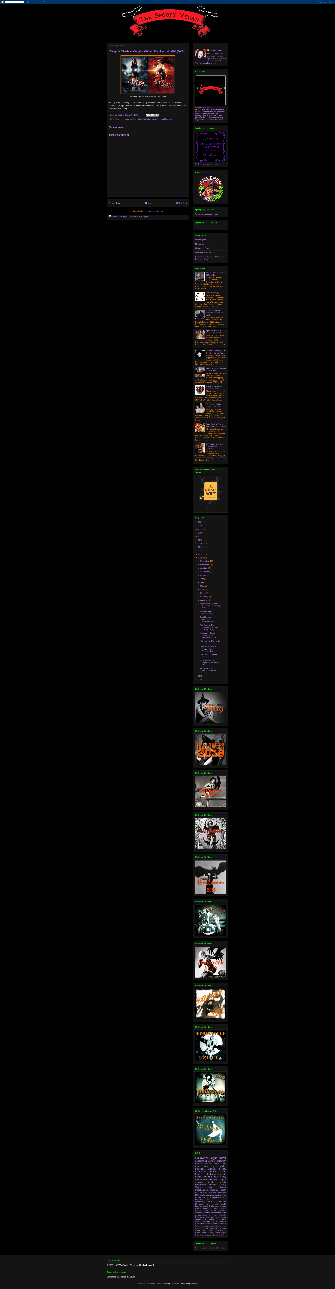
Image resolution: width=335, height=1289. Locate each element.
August (203, 575)
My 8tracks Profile (202, 248)
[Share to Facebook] (154, 115)
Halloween (202, 1158)
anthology (204, 1226)
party (202, 1217)
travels (205, 1206)
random (211, 1219)
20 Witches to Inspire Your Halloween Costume (215, 446)
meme (208, 1235)
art (202, 1174)
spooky (211, 1182)
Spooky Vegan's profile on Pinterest (210, 1248)
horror (117, 119)
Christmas (200, 1171)
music (217, 1195)
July (202, 579)
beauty (223, 1182)
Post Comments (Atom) (153, 210)
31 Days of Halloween (215, 1161)
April (202, 589)
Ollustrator (175, 1283)
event (223, 1163)
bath (220, 1202)
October (204, 568)
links (197, 1217)
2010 (200, 676)
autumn (212, 1169)
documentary (200, 1219)
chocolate (222, 1199)
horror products (218, 1174)
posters (211, 1230)
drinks (223, 1204)
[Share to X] (152, 115)
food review (202, 1166)
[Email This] (147, 115)
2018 (200, 533)
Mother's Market (200, 1235)
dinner (214, 1179)
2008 (200, 679)
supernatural (200, 1224)
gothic (223, 1166)
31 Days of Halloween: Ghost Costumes (215, 405)
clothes (223, 1195)
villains (222, 1235)
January (204, 600)
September (205, 572)
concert (205, 1228)
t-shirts (198, 1208)
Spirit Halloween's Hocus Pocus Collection (216, 332)
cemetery (206, 1213)
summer (212, 1193)
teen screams (215, 1233)
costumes (199, 1202)
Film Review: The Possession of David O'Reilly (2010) (209, 627)
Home (148, 203)
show (224, 1230)
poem (217, 1226)
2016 (200, 540)
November (205, 564)
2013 (200, 551)
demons (214, 1213)
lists (207, 1174)
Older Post (181, 203)
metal (220, 1213)
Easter (197, 1233)
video (210, 1187)
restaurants (200, 1184)
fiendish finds (211, 1163)
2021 (200, 522)
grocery (215, 1197)
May (202, 586)
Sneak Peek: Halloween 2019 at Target (216, 369)
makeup (214, 1202)
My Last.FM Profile (203, 252)
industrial (212, 1215)
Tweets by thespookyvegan (206, 214)
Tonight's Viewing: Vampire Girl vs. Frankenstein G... (208, 619)
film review (205, 1179)
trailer (207, 1224)
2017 (200, 536)
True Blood (216, 1235)
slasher (198, 1210)
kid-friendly (221, 1215)
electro (211, 1226)
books (202, 1195)
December (205, 561)
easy (206, 1210)
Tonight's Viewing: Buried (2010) (207, 612)
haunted (198, 1206)
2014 (200, 547)
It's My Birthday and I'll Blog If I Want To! (209, 669)
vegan (213, 1158)
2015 (200, 544)
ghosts (207, 1202)
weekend (222, 1228)
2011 (200, 558)
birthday (214, 1217)
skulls (198, 1177)
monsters (125, 119)
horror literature (218, 1210)
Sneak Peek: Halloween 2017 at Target (216, 274)
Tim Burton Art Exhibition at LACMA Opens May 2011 (210, 605)
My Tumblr (199, 244)
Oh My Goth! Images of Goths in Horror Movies (215, 352)
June (202, 582)
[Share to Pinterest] (157, 115)
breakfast (210, 1199)
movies (133, 119)
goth (215, 1166)
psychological (221, 1221)
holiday (222, 1169)
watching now (166, 119)
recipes (213, 1184)
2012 (200, 554)
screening (213, 1228)
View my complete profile (205, 63)
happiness (210, 1195)
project (223, 1233)
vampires (155, 119)
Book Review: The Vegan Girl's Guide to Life (209, 662)
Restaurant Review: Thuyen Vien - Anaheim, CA (208, 649)
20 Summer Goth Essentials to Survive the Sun (214, 313)
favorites (214, 1190)
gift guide (222, 1197)
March (203, 593)
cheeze (223, 1206)
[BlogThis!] (150, 115)
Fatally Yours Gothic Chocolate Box (214, 387)
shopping (199, 1161)
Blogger (194, 1283)
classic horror (205, 1204)
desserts (212, 1171)
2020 (200, 526)
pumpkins (200, 1169)
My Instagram (201, 240)
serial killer (221, 1219)
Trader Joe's (214, 1206)
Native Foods (200, 1230)
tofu (211, 1235)
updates (210, 1221)
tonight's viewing (144, 119)
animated (222, 1217)
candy (208, 1197)
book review (220, 1208)
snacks (203, 1192)
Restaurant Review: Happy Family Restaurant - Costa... (209, 635)
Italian (207, 1217)
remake (218, 1230)
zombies (216, 1204)
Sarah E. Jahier (216, 50)
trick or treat (200, 1197)
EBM (197, 1221)
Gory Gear (205, 1233)
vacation (198, 1213)
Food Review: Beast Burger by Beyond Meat (216, 425)
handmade (207, 1208)
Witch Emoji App (212, 293)
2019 (200, 529)
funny (203, 1221)
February (204, 597)
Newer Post (114, 203)
